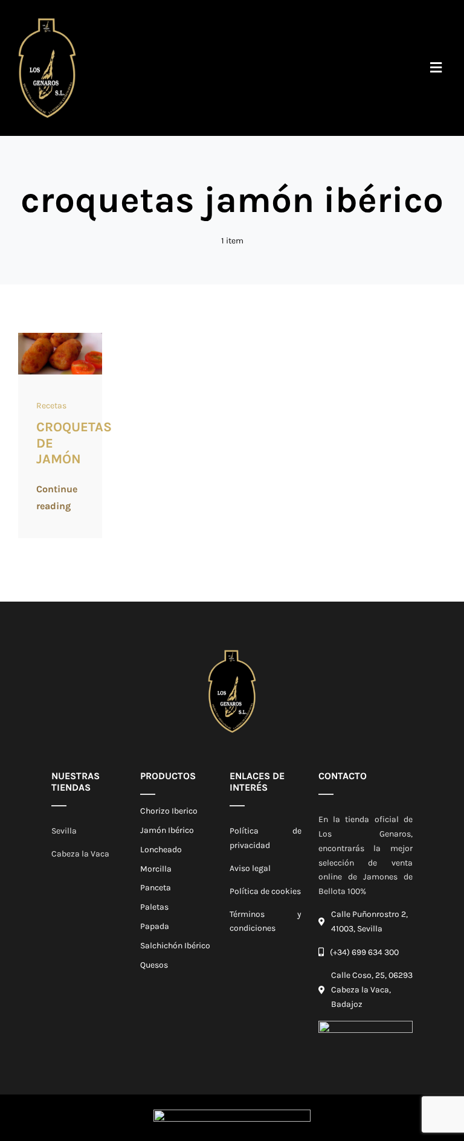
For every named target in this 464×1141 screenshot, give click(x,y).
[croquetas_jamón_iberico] (60, 337)
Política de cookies (265, 891)
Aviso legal (250, 868)
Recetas (51, 405)
